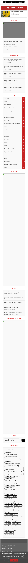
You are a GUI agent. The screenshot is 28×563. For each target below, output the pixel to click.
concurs (20, 471)
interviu (17, 510)
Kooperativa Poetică (11, 514)
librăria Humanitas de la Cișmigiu (14, 516)
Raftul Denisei (9, 528)
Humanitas (9, 510)
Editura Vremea (10, 501)
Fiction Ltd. (18, 505)
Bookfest (8, 461)
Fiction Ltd (9, 505)
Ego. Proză (9, 503)
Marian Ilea (9, 519)
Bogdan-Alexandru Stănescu (13, 459)
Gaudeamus (16, 507)
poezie (8, 523)
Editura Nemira (10, 490)
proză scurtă (17, 523)
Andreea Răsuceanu (11, 454)
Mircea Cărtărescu (10, 521)
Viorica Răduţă (9, 534)
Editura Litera (9, 487)
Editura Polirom (10, 494)
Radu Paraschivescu (11, 525)
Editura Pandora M (10, 492)
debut (7, 474)
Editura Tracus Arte (11, 496)
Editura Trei (9, 498)
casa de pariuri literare (11, 465)
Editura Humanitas (11, 483)
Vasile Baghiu (9, 532)
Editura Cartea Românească (12, 476)
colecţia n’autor (10, 471)
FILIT (7, 507)
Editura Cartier (9, 478)
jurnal (7, 512)
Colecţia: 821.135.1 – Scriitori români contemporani (13, 468)
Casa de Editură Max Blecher (13, 463)
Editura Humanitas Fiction (12, 485)
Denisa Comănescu (17, 474)
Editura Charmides (10, 480)
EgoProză (18, 503)
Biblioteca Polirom (11, 456)
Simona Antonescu (10, 530)
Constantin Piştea (15, 14)
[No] (23, 557)
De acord (14, 560)
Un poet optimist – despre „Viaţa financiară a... (17, 12)
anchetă (8, 452)
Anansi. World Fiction (11, 450)
